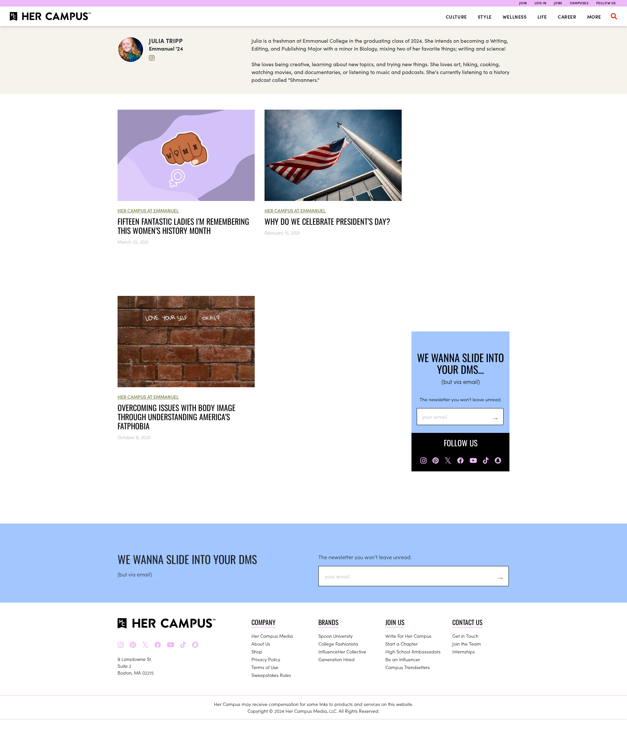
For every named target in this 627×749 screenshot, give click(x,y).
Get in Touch (465, 636)
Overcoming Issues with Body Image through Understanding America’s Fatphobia (176, 416)
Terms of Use (264, 667)
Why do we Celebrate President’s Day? (327, 221)
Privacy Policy (265, 659)
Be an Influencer (402, 659)
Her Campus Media (272, 636)
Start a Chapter (401, 643)
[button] (614, 16)
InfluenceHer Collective (342, 651)
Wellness (515, 16)
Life (542, 16)
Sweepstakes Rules (271, 675)
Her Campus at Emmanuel (148, 210)
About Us (260, 643)
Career (567, 16)
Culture (456, 16)
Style (485, 16)
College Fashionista (338, 643)
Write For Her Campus (408, 636)
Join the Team (466, 643)
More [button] (594, 16)
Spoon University (335, 636)
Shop (256, 651)
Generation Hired (336, 659)
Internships (463, 651)
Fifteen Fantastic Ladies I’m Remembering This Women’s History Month (183, 226)
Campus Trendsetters (407, 667)
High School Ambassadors (413, 651)
